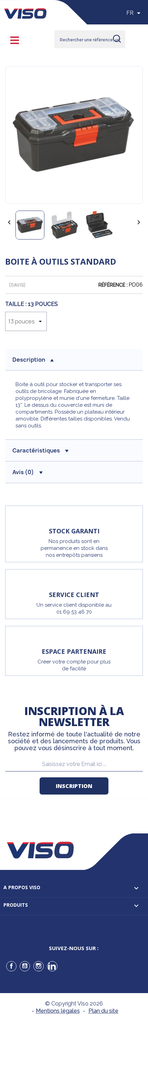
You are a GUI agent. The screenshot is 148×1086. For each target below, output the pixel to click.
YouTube (24, 966)
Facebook (11, 966)
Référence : (113, 285)
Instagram (38, 966)
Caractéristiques (36, 450)
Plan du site (103, 1011)
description (28, 359)
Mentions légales (58, 1011)
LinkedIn (52, 966)
